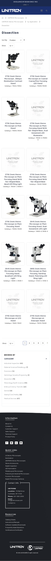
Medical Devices (10, 398)
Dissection (8, 379)
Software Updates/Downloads (15, 525)
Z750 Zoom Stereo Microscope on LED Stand (13, 318)
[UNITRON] (12, 10)
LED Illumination (10, 468)
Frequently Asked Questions (14, 527)
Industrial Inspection (12, 363)
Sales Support (10, 431)
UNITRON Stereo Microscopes (12, 22)
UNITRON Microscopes (16, 18)
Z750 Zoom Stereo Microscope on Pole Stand (13, 125)
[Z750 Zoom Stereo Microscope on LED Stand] (13, 301)
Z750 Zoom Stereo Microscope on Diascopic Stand (38, 318)
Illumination (9, 458)
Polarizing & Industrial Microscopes (17, 474)
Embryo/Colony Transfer (13, 387)
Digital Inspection (11, 466)
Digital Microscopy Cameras (14, 479)
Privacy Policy (10, 437)
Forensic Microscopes (12, 476)
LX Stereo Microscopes (13, 455)
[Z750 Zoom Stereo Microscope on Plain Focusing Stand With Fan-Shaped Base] (38, 159)
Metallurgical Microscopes (14, 471)
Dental (6, 391)
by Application (32, 22)
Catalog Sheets (10, 520)
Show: (4, 45)
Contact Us (9, 426)
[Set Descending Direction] (24, 40)
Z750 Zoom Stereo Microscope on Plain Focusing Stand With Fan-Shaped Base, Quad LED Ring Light (13, 179)
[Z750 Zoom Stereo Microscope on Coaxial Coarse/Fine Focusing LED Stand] (38, 61)
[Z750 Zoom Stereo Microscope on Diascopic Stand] (38, 301)
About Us (8, 424)
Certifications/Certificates (14, 530)
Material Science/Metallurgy (15, 367)
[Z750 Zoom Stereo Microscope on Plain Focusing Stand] (13, 207)
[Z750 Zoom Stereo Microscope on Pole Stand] (13, 108)
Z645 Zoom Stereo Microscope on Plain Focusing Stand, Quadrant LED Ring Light (13, 273)
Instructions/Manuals (12, 522)
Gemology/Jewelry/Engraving (15, 375)
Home (3, 18)
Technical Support (11, 434)
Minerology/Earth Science (14, 383)
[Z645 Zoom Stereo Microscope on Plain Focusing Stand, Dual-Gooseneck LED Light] (38, 207)
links (25, 4)
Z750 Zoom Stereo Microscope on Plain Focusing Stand (13, 224)
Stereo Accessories (11, 463)
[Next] (47, 343)
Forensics (7, 371)
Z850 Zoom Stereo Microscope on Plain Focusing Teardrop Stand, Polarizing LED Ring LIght (38, 273)
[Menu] (42, 10)
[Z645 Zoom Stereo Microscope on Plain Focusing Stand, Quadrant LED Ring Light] (13, 254)
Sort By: (5, 40)
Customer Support (11, 429)
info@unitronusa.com (15, 500)
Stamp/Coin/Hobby (11, 394)
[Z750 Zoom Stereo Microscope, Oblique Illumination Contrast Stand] (13, 61)
